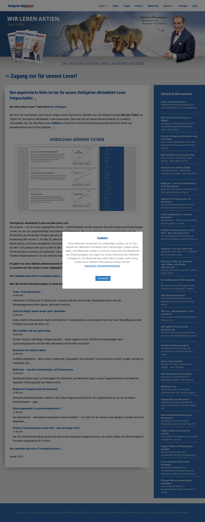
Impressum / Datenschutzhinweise (102, 265)
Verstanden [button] (103, 278)
